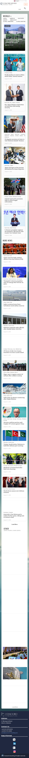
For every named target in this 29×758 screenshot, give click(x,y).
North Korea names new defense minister (14, 491)
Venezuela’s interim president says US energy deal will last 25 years (13, 282)
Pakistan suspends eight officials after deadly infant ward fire (14, 328)
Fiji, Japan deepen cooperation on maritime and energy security (14, 106)
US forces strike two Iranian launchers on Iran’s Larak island (14, 351)
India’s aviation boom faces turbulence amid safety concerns (14, 305)
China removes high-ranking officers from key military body (13, 258)
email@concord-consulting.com (10, 732)
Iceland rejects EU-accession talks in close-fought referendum (14, 200)
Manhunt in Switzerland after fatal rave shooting (13, 468)
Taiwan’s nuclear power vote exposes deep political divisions (13, 40)
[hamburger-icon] (26, 4)
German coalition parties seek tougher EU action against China (14, 423)
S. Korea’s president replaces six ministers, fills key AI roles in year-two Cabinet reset (14, 231)
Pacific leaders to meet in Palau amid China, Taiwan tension (14, 75)
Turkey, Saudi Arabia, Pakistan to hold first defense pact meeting (14, 445)
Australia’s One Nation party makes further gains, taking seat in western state (14, 515)
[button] (5, 36)
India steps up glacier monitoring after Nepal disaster (14, 398)
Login (19, 9)
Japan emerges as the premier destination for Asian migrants (14, 168)
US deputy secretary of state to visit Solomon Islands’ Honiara (14, 140)
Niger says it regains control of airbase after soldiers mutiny (13, 375)
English (17, 1)
